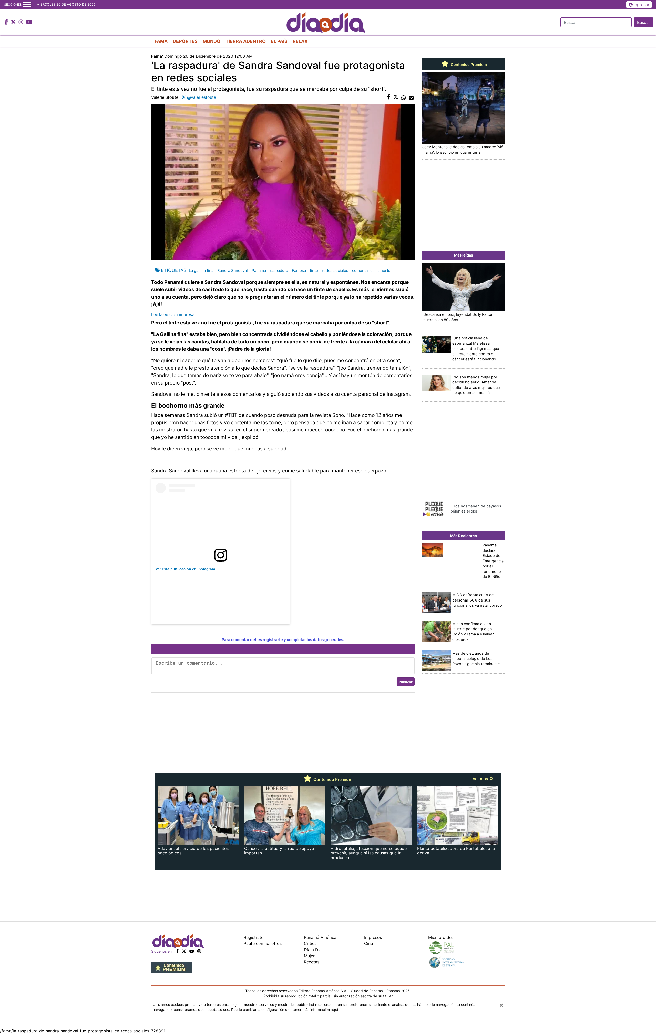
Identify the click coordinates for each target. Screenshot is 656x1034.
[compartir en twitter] (396, 97)
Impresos (373, 937)
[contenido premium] (171, 967)
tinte (314, 270)
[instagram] (199, 951)
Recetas (311, 961)
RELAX (300, 41)
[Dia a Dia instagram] (22, 22)
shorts (384, 270)
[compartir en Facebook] (389, 97)
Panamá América (320, 937)
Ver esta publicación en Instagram (185, 569)
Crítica (310, 943)
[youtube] (191, 951)
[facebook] (177, 951)
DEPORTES (185, 41)
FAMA (161, 41)
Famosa (299, 270)
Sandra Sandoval (232, 270)
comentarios (363, 270)
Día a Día (313, 949)
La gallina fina (201, 270)
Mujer (309, 955)
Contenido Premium (468, 64)
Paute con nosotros (263, 943)
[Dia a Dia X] (14, 22)
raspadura (279, 270)
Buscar (643, 22)
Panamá (259, 270)
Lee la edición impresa (172, 314)
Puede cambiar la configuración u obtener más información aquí (284, 1009)
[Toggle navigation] (27, 4)
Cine (368, 943)
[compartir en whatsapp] (403, 97)
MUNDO (211, 41)
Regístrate (253, 937)
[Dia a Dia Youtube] (29, 22)
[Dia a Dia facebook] (7, 22)
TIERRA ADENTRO (245, 41)
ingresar (641, 4)
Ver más (481, 778)
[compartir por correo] (411, 97)
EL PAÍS (279, 41)
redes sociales (335, 270)
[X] (184, 951)
